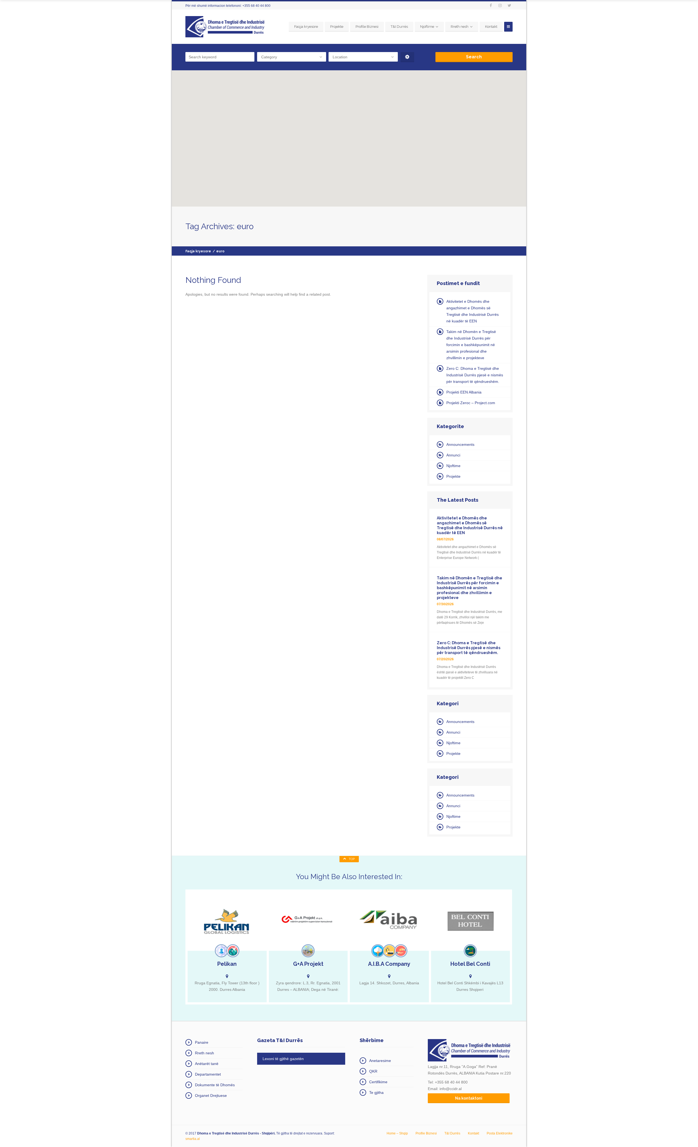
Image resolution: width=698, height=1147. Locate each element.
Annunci (453, 455)
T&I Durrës (399, 27)
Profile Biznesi (367, 27)
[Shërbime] (221, 950)
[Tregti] (400, 950)
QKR (373, 1071)
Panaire (201, 1042)
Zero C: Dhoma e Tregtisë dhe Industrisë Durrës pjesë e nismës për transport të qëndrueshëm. (474, 375)
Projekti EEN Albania (464, 392)
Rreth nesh (459, 27)
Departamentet (208, 1074)
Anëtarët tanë (206, 1063)
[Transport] (232, 950)
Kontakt (491, 27)
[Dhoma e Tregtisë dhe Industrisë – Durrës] (226, 26)
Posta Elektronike (500, 1133)
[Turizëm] (470, 950)
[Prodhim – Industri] (389, 950)
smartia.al (192, 1139)
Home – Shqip (397, 1133)
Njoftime (427, 27)
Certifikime (378, 1082)
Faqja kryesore (306, 27)
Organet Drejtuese (211, 1095)
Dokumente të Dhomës (215, 1085)
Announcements (460, 444)
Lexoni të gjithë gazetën (283, 1059)
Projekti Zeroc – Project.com (470, 403)
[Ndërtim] (308, 950)
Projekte (336, 27)
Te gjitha (376, 1092)
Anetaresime (380, 1060)
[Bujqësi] (377, 950)
